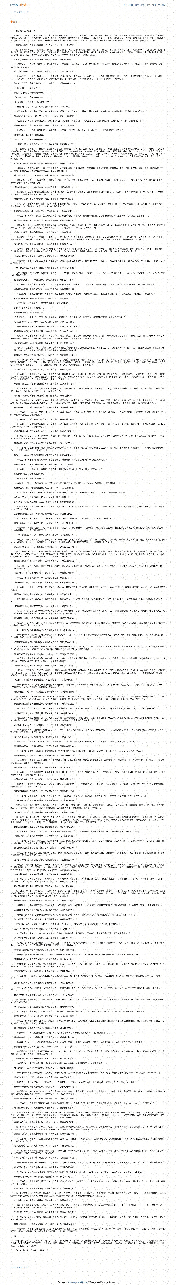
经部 (131, 5)
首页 (125, 5)
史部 (137, 5)
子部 (143, 5)
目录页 (19, 12)
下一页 (26, 12)
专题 (154, 5)
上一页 (13, 12)
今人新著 (162, 5)
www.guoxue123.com (77, 1282)
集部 (148, 5)
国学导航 (14, 5)
